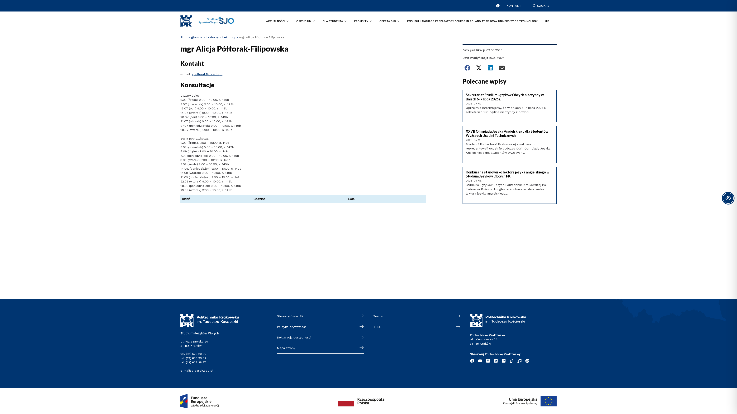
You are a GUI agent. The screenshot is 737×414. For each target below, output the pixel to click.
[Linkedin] (495, 360)
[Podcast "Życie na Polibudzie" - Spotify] (527, 360)
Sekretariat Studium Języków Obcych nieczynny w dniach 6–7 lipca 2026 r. (505, 97)
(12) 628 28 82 (196, 358)
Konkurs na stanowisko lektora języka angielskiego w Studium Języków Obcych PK (507, 174)
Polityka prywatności (292, 327)
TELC (377, 327)
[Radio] (519, 360)
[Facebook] (498, 5)
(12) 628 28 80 (196, 354)
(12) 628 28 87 (196, 362)
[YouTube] (480, 360)
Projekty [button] (361, 21)
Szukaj (543, 5)
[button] (467, 68)
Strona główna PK (290, 316)
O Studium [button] (303, 21)
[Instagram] (488, 360)
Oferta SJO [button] (387, 21)
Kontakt (513, 5)
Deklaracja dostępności (294, 337)
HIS (547, 21)
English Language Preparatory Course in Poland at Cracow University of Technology (472, 21)
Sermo (378, 316)
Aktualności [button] (275, 21)
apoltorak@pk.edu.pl (207, 74)
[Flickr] (503, 360)
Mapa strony (286, 348)
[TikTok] (511, 360)
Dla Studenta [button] (332, 21)
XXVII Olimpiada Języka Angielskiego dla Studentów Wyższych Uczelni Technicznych (507, 133)
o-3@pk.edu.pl (202, 370)
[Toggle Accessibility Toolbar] (728, 198)
